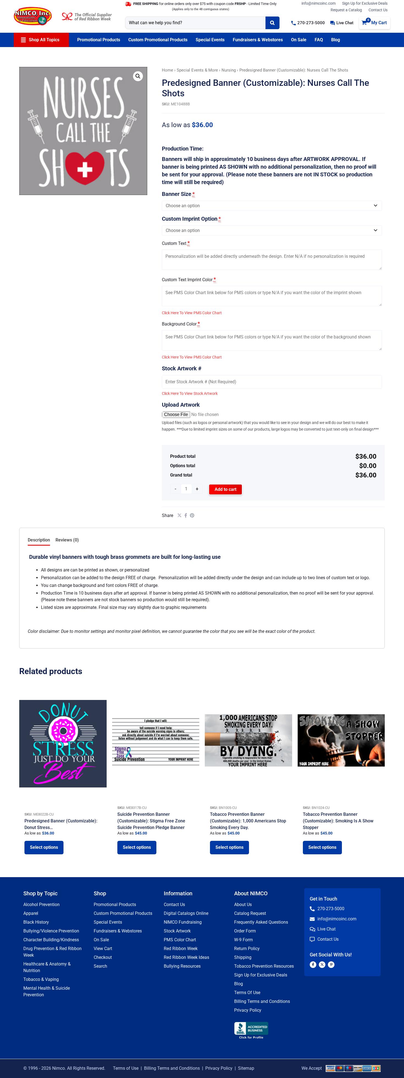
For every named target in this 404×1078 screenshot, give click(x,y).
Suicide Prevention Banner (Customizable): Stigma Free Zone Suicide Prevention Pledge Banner (151, 821)
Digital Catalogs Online (186, 913)
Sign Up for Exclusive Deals (365, 3)
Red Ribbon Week (181, 948)
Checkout (103, 957)
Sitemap (246, 1068)
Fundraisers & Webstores (118, 931)
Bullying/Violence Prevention (51, 931)
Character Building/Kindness (51, 939)
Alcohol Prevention (41, 904)
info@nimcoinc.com (318, 3)
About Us (243, 904)
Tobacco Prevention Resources (264, 966)
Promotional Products (115, 904)
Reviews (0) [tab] (67, 540)
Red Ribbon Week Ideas (186, 957)
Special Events (108, 922)
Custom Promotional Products (123, 913)
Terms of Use (126, 1068)
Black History (36, 922)
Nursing (229, 70)
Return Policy (247, 948)
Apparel (30, 913)
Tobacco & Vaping (41, 979)
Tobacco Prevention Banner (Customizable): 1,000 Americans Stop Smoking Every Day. (248, 821)
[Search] (272, 23)
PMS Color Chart (180, 939)
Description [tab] (39, 540)
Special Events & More (197, 70)
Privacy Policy (247, 1010)
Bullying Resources (182, 966)
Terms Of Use (247, 992)
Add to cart (225, 489)
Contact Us (378, 10)
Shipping (242, 957)
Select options (44, 847)
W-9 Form (243, 939)
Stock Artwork (177, 931)
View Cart (103, 948)
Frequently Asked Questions (261, 922)
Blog (238, 983)
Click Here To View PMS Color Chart (192, 313)
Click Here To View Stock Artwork (190, 393)
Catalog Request (250, 913)
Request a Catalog (346, 10)
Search (100, 966)
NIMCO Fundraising (183, 922)
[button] (308, 23)
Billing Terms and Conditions (262, 1001)
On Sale (101, 939)
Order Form (245, 931)
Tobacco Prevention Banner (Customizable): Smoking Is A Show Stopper (338, 821)
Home (167, 70)
